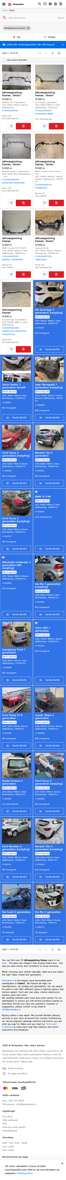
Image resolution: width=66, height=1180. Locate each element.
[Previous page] (46, 53)
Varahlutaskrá (9, 1130)
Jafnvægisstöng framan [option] (14, 28)
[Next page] (52, 53)
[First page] (40, 53)
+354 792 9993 (16, 1100)
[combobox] (61, 17)
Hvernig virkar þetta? (14, 1127)
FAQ (4, 1123)
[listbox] (33, 28)
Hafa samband (10, 1120)
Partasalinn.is (8, 980)
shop (4, 963)
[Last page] (59, 53)
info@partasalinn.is (11, 1009)
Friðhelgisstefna (25, 1173)
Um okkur (7, 1116)
